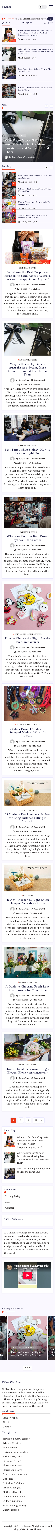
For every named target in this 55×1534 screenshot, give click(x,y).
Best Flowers (10, 1447)
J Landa (6, 6)
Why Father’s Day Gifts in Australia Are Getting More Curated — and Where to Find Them (35, 51)
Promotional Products (15, 1496)
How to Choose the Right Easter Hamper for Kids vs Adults (28, 901)
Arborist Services (12, 1443)
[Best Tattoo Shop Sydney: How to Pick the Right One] (28, 136)
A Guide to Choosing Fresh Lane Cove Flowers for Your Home (27, 988)
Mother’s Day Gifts (13, 1492)
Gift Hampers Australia (15, 1474)
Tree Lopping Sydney (14, 1505)
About (8, 1202)
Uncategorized (11, 1509)
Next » (38, 1120)
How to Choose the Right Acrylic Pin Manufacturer (27, 640)
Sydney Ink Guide (12, 1501)
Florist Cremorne (12, 1465)
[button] (43, 7)
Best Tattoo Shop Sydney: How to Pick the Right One (35, 70)
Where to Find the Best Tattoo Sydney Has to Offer (35, 89)
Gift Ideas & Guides (13, 1483)
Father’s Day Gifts (12, 1456)
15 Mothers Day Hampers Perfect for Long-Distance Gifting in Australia (27, 818)
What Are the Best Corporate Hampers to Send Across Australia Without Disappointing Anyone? (35, 33)
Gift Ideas (8, 1478)
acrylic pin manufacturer (16, 1438)
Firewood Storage (12, 1461)
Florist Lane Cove (12, 1470)
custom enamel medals (15, 1452)
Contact (9, 1207)
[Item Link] (9, 35)
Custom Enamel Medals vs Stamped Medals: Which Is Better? (33, 216)
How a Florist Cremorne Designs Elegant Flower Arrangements (28, 1070)
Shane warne (17, 157)
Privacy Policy (12, 1196)
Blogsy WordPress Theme (27, 1529)
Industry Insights (12, 1487)
